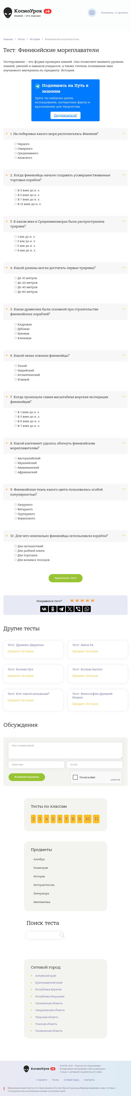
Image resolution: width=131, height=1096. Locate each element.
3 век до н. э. (27, 241)
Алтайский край (45, 975)
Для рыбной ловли (31, 551)
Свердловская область (50, 1010)
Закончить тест (66, 578)
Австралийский (29, 458)
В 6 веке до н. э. (29, 421)
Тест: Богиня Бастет (87, 669)
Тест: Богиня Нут (20, 669)
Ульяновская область (49, 1030)
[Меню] (92, 12)
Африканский (27, 472)
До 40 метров (28, 287)
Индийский (26, 370)
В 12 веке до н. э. (29, 204)
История (35, 39)
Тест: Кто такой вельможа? (28, 694)
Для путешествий (30, 546)
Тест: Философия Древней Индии (92, 695)
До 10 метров (27, 278)
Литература (41, 893)
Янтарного (25, 509)
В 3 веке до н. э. (29, 190)
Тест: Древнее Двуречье (26, 645)
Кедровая (25, 324)
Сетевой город (71, 1080)
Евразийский (27, 463)
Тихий (22, 366)
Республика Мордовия (49, 996)
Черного (24, 144)
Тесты (21, 39)
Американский (28, 467)
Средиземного (28, 153)
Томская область (46, 1024)
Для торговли (27, 555)
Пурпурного (26, 514)
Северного (25, 148)
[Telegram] (61, 609)
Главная (8, 39)
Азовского (25, 158)
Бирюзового (26, 518)
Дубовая (24, 329)
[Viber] (78, 609)
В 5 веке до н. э (28, 195)
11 (96, 819)
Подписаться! (65, 115)
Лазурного (25, 505)
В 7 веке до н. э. (29, 199)
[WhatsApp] (87, 609)
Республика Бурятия (48, 989)
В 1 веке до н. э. (29, 412)
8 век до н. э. (27, 250)
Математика (42, 902)
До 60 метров (28, 292)
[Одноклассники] (53, 609)
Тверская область (46, 1017)
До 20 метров (28, 283)
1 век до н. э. (26, 237)
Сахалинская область (49, 1003)
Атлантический (29, 375)
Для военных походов (34, 560)
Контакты (107, 12)
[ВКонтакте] (44, 609)
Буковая (23, 333)
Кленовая (24, 338)
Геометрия (41, 867)
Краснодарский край (48, 982)
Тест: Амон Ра (82, 645)
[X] (70, 609)
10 (87, 819)
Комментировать (26, 776)
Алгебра (39, 859)
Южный (23, 379)
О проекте (121, 12)
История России (44, 885)
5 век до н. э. (27, 246)
